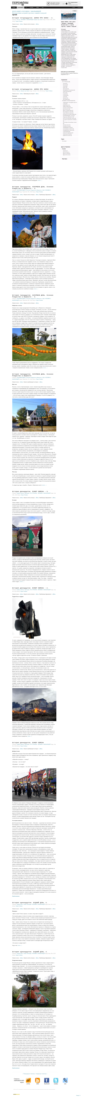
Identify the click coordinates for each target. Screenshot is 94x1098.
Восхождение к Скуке (67, 111)
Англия (64, 83)
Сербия (64, 94)
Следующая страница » (41, 1073)
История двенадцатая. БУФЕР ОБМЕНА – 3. (30, 491)
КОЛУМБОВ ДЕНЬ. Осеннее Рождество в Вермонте (29, 190)
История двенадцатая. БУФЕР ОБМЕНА (28, 743)
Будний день (20, 904)
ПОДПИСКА (80, 7)
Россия (18, 19)
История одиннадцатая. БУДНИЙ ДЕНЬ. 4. (30, 952)
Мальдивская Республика (68, 90)
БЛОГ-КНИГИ (20, 7)
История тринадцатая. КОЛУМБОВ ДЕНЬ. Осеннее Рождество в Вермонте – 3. (32, 187)
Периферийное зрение (68, 130)
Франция (65, 98)
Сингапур (65, 95)
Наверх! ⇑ (78, 1095)
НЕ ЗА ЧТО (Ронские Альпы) (69, 118)
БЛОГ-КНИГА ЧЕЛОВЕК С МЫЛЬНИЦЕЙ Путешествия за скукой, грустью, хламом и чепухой (29, 12)
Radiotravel (65, 150)
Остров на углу (66, 126)
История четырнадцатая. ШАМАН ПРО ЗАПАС (30, 89)
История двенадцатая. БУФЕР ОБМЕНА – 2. (30, 588)
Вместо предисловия (67, 110)
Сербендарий (66, 131)
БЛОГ (43, 7)
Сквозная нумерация (67, 132)
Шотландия (65, 99)
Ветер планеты (66, 152)
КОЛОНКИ (31, 7)
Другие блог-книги (66, 154)
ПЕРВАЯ (13, 7)
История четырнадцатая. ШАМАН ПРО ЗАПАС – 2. (32, 18)
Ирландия (27, 493)
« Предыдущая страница (29, 1073)
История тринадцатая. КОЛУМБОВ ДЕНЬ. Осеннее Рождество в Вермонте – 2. (32, 296)
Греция (64, 86)
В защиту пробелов (67, 107)
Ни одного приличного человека (69, 119)
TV (26, 7)
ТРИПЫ (37, 7)
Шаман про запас (38, 19)
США (43, 190)
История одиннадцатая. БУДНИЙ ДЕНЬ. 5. (30, 903)
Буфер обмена (20, 493)
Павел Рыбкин (19, 21)
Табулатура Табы (66, 134)
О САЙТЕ (73, 7)
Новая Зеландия (28, 904)
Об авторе (64, 141)
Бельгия (64, 84)
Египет (64, 87)
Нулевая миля (66, 124)
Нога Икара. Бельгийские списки (69, 122)
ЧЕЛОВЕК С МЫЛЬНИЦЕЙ (27, 19)
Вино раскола (66, 109)
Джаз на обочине (66, 153)
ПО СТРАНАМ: (33, 493)
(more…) (41, 82)
